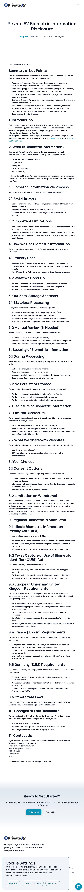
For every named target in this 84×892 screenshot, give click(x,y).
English (24, 36)
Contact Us (50, 812)
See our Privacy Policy (16, 875)
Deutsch (35, 36)
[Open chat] (78, 886)
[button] (77, 5)
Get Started (34, 812)
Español (48, 36)
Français (59, 36)
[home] (15, 5)
